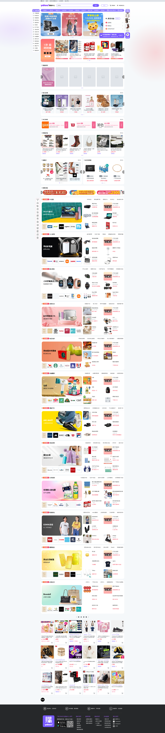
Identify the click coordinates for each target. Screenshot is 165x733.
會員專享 (96, 10)
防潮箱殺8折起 (119, 269)
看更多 (127, 30)
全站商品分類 (108, 727)
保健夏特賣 (87, 373)
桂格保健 (112, 373)
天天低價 (71, 10)
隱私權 (78, 723)
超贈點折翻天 (89, 719)
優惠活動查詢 (89, 723)
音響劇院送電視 (111, 234)
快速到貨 (64, 10)
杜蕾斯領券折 (120, 373)
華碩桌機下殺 (97, 199)
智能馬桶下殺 (120, 303)
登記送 (51, 10)
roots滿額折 (95, 512)
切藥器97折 (87, 303)
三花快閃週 (111, 512)
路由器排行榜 (120, 199)
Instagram (117, 723)
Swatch (112, 547)
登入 (104, 5)
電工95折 (95, 303)
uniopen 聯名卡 (112, 10)
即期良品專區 (82, 338)
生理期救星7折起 (119, 477)
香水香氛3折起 (106, 443)
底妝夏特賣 (88, 443)
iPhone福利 (85, 269)
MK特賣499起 (97, 547)
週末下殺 (90, 10)
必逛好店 (84, 10)
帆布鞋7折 (120, 408)
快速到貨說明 (108, 725)
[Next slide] (53, 626)
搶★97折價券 (101, 477)
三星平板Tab (102, 269)
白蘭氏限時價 (96, 373)
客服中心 (97, 719)
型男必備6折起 (87, 547)
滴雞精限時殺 (104, 373)
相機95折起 (93, 269)
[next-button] (123, 192)
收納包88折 (111, 303)
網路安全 (79, 721)
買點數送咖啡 (120, 547)
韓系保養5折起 (96, 443)
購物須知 (79, 727)
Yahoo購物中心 (48, 5)
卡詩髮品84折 (84, 477)
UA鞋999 (104, 408)
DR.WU (114, 443)
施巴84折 (121, 443)
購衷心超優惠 (89, 721)
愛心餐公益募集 (91, 338)
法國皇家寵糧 (120, 338)
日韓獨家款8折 (95, 408)
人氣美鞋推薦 (103, 512)
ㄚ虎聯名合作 (98, 725)
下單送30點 (95, 582)
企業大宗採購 (98, 721)
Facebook (117, 721)
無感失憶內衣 (120, 512)
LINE (116, 726)
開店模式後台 (108, 723)
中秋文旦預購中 (101, 338)
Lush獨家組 (110, 477)
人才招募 (97, 723)
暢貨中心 (58, 10)
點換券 (45, 10)
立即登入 (117, 18)
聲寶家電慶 (120, 234)
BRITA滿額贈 (103, 303)
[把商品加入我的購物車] (52, 643)
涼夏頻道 (77, 10)
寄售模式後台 (108, 721)
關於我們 (79, 719)
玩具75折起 (92, 477)
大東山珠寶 (105, 547)
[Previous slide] (41, 626)
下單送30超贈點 (119, 582)
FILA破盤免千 (112, 408)
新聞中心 (117, 719)
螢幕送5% (105, 199)
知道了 (121, 35)
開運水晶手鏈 (86, 512)
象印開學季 (89, 234)
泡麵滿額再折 (110, 582)
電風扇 (104, 234)
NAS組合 (89, 199)
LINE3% (88, 582)
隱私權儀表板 (80, 729)
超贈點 (120, 10)
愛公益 (102, 10)
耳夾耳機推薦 (110, 269)
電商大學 (107, 719)
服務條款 (79, 725)
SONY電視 (97, 234)
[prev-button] (42, 192)
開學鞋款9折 (87, 408)
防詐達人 (112, 199)
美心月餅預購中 (110, 338)
